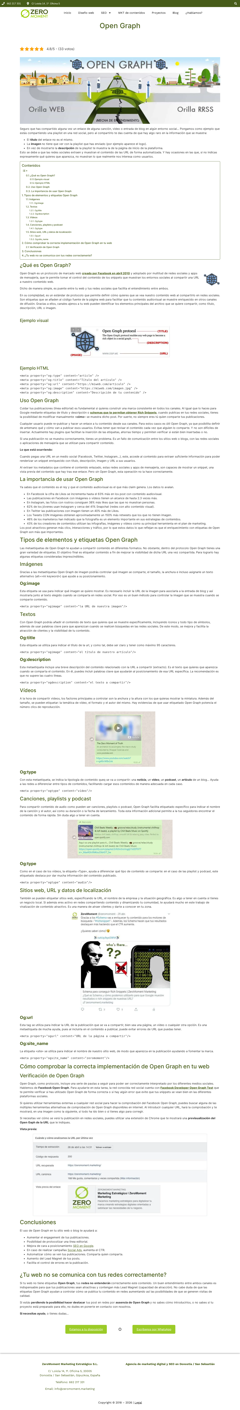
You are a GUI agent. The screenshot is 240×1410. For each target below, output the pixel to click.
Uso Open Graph (40, 187)
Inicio (67, 12)
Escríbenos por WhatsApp (154, 1329)
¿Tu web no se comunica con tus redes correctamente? (58, 255)
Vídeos (33, 217)
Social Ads (75, 1250)
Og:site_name (41, 239)
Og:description (42, 214)
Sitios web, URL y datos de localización (51, 232)
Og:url (37, 236)
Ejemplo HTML (42, 183)
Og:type (38, 221)
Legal (138, 1402)
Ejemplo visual (42, 179)
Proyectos (159, 12)
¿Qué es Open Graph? (42, 175)
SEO (104, 12)
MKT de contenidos (131, 12)
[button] (235, 3)
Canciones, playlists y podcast (46, 224)
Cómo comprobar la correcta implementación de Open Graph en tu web (68, 242)
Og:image (38, 203)
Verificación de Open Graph (44, 247)
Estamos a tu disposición (86, 1329)
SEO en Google (83, 1246)
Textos (33, 206)
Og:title (38, 210)
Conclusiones (33, 251)
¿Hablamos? (194, 12)
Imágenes (34, 199)
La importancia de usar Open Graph (51, 191)
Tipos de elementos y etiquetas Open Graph (50, 195)
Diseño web (86, 12)
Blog (176, 12)
